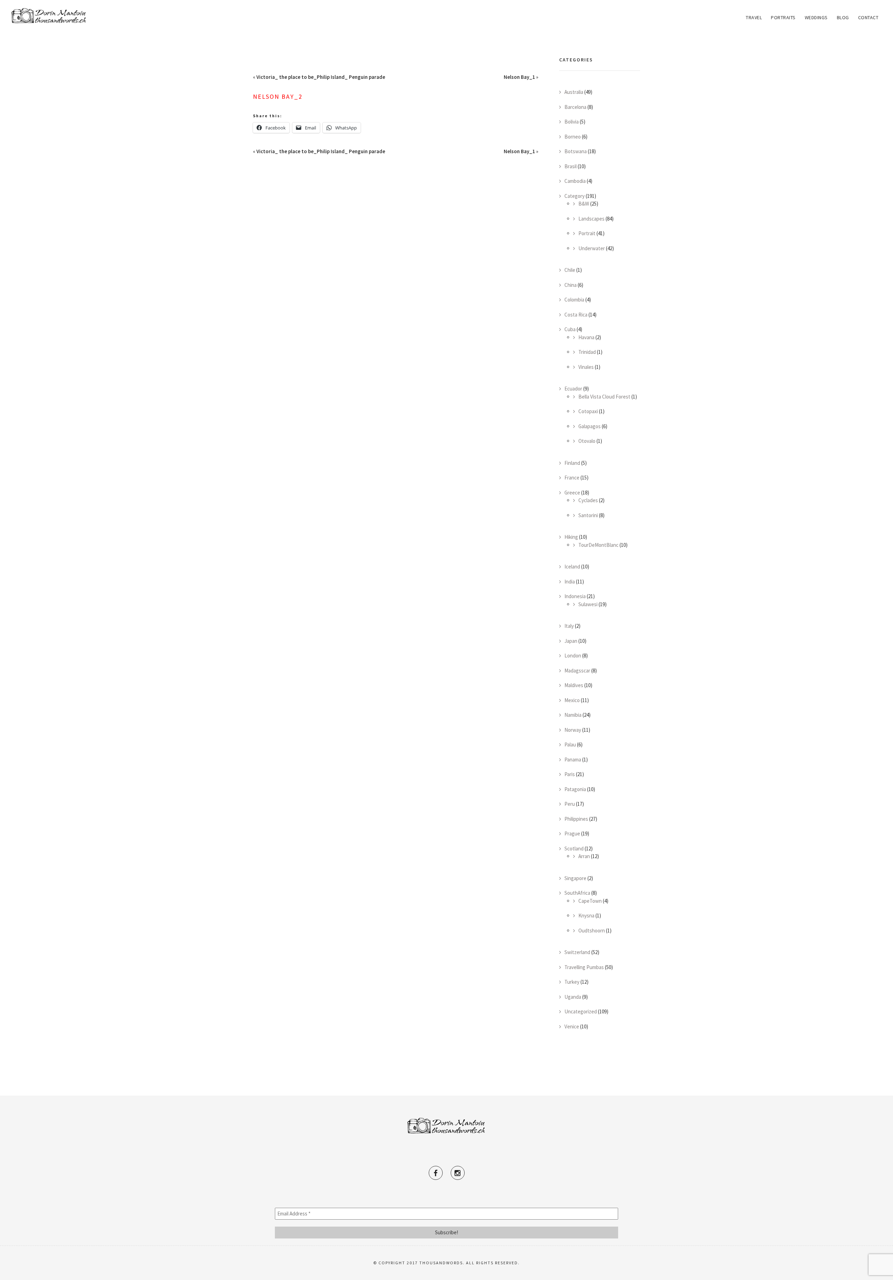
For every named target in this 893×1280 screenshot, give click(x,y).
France (571, 477)
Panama (572, 759)
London (572, 655)
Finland (572, 463)
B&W (583, 203)
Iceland (572, 566)
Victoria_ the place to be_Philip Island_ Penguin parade (320, 77)
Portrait (586, 233)
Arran (584, 856)
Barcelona (575, 107)
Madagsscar (577, 670)
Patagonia (575, 789)
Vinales (586, 367)
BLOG (843, 17)
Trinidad (587, 352)
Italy (569, 626)
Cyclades (588, 500)
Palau (570, 744)
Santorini (588, 515)
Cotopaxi (588, 411)
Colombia (574, 299)
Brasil (570, 166)
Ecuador (573, 388)
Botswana (575, 151)
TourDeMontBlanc (598, 545)
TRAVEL (754, 17)
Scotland (574, 848)
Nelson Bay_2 (277, 96)
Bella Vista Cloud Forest (604, 396)
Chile (569, 270)
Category (574, 196)
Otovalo (586, 441)
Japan (570, 641)
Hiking (571, 537)
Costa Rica (575, 314)
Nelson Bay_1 (519, 77)
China (570, 285)
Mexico (572, 700)
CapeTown (590, 901)
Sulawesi (588, 604)
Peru (569, 804)
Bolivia (571, 121)
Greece (572, 492)
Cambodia (575, 181)
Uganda (572, 997)
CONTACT (868, 17)
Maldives (573, 685)
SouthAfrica (577, 893)
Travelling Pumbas (584, 967)
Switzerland (577, 952)
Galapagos (589, 426)
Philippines (576, 819)
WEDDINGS (816, 17)
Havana (586, 337)
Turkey (571, 981)
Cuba (570, 329)
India (569, 581)
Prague (572, 833)
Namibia (572, 715)
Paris (569, 774)
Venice (571, 1026)
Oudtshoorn (591, 930)
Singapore (575, 878)
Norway (572, 730)
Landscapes (591, 218)
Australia (573, 92)
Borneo (572, 136)
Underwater (591, 248)
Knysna (586, 915)
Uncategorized (580, 1011)
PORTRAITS (783, 17)
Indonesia (575, 596)
